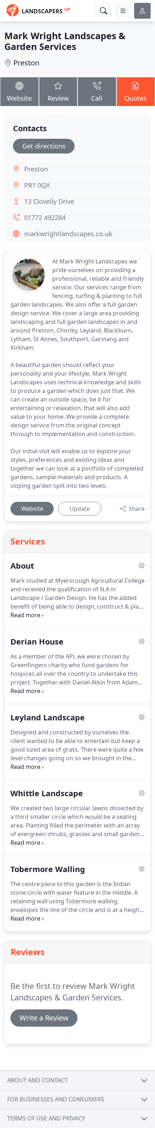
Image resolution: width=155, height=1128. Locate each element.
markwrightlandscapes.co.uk (68, 233)
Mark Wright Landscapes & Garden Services (64, 40)
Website (19, 98)
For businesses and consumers (55, 1099)
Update (80, 509)
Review (58, 98)
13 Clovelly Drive (49, 201)
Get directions (44, 146)
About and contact (37, 1080)
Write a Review (43, 1018)
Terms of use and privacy (46, 1118)
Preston (26, 63)
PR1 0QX (37, 185)
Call (96, 98)
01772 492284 (45, 217)
